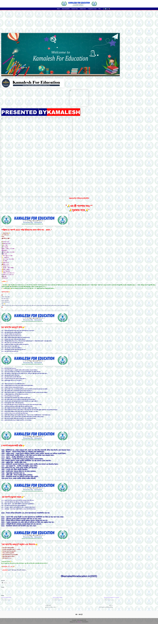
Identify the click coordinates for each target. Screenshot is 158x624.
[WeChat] (109, 8)
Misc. (100, 8)
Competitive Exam (92, 8)
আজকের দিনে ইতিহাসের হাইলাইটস (57, 597)
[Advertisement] (79, 19)
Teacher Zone (75, 8)
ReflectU (79, 621)
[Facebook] (103, 8)
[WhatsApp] (105, 8)
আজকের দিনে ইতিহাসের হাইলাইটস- (6, 597)
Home (58, 8)
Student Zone (83, 8)
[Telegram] (107, 8)
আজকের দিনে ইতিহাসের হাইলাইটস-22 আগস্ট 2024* (111, 597)
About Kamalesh (65, 8)
